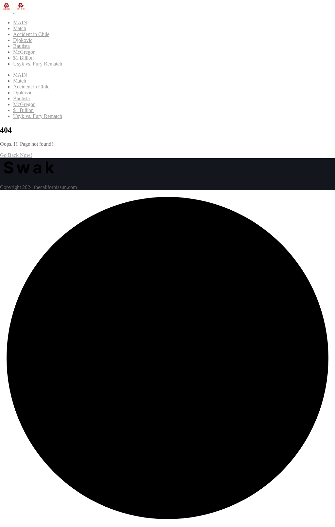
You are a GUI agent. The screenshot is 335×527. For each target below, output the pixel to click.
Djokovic (22, 40)
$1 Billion (23, 58)
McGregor (24, 52)
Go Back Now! (16, 155)
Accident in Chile (31, 34)
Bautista (21, 46)
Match (19, 28)
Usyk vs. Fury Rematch (37, 63)
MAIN (20, 22)
